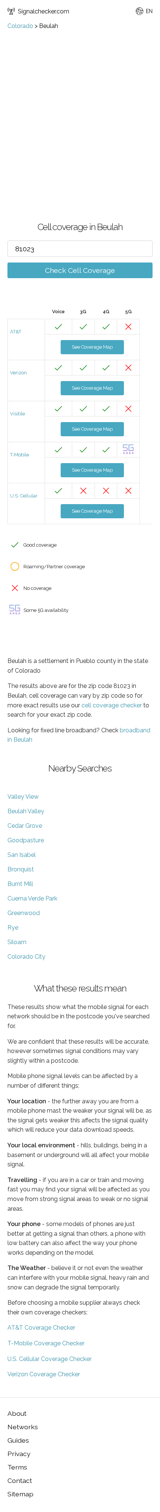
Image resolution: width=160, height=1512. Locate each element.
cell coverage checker (111, 705)
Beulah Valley (25, 811)
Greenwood (23, 913)
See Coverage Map (92, 347)
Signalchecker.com (43, 11)
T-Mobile (19, 455)
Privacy (19, 1454)
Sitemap (20, 1494)
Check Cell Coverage (80, 270)
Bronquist (20, 869)
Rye (12, 927)
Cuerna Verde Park (32, 898)
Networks (22, 1427)
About (16, 1413)
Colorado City (26, 956)
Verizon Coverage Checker (43, 1374)
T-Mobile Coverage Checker (45, 1343)
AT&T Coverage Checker (41, 1327)
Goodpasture (25, 840)
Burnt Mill (20, 883)
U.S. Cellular (24, 496)
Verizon (18, 372)
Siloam (16, 942)
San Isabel (21, 854)
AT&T (15, 331)
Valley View (23, 796)
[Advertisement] (80, 113)
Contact (19, 1480)
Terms (17, 1467)
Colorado (20, 25)
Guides (18, 1440)
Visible (17, 413)
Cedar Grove (24, 825)
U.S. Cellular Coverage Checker (49, 1358)
